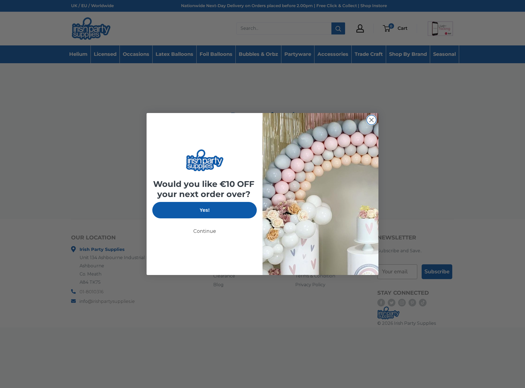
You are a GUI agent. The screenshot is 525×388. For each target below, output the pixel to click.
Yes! (205, 210)
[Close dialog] (371, 120)
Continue (204, 231)
